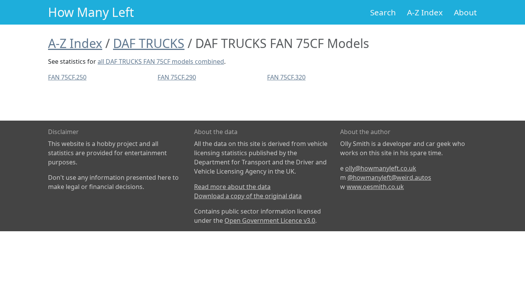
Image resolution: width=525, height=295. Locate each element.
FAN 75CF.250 (67, 77)
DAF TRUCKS (148, 43)
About (465, 12)
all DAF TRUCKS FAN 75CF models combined (161, 61)
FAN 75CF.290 (177, 77)
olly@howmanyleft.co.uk (380, 168)
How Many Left (91, 12)
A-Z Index (425, 12)
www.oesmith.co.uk (375, 186)
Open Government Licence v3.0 (269, 220)
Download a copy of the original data (248, 196)
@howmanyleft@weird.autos (389, 177)
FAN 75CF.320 (286, 77)
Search (383, 12)
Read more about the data (232, 186)
